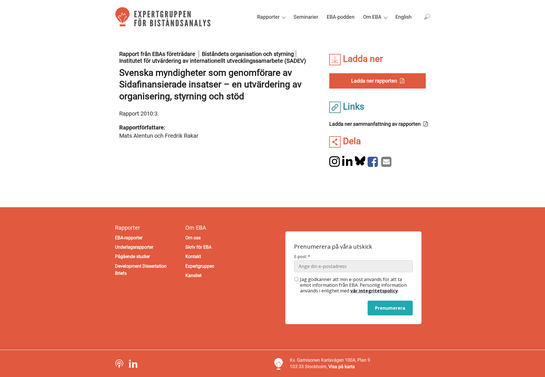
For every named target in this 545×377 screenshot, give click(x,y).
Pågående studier (132, 256)
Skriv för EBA (198, 247)
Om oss (193, 237)
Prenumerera (390, 308)
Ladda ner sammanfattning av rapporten (375, 124)
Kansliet (193, 275)
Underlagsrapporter (134, 247)
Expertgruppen (199, 266)
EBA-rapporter (128, 237)
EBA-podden (341, 17)
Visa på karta (341, 366)
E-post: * (302, 256)
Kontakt (193, 256)
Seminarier (306, 17)
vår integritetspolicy (374, 291)
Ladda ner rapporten (374, 81)
